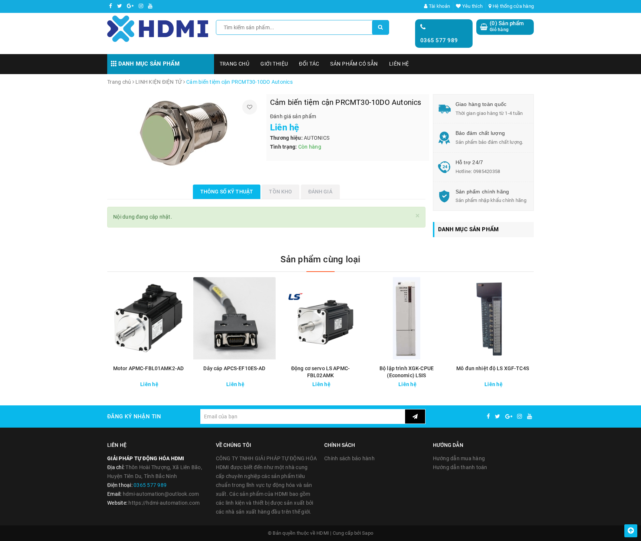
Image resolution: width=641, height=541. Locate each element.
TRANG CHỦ (235, 64)
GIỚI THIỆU (274, 64)
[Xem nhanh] (184, 382)
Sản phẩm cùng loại (320, 259)
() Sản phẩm (507, 26)
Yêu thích (472, 6)
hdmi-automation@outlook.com (161, 494)
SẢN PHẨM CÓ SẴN (354, 64)
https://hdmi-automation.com (164, 503)
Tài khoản (439, 6)
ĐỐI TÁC (309, 64)
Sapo (367, 533)
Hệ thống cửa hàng (513, 6)
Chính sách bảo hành (349, 458)
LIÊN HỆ (399, 64)
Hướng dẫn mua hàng (459, 458)
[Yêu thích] (249, 107)
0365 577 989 (439, 40)
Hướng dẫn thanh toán (460, 467)
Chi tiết (161, 382)
